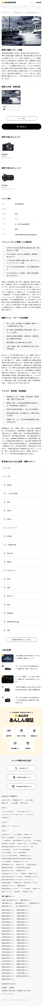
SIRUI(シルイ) (20, 864)
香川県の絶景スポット (8, 964)
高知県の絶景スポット (8, 967)
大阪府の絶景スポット (8, 949)
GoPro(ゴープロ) (22, 843)
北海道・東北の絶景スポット (10, 900)
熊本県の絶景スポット (8, 973)
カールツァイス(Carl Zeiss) (9, 855)
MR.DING (17, 892)
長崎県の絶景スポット (23, 970)
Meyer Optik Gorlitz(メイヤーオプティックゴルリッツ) (17, 879)
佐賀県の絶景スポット (8, 970)
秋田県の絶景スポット (8, 916)
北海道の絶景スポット (8, 910)
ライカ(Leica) (37, 840)
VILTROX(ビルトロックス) (20, 861)
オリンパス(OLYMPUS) (20, 852)
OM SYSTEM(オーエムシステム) (22, 840)
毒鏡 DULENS (21, 885)
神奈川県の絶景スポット (23, 928)
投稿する (23, 127)
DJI (32, 846)
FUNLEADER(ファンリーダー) (10, 889)
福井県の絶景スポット (23, 937)
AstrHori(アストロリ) (8, 870)
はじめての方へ (6, 800)
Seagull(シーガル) (27, 892)
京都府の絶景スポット (23, 946)
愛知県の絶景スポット (8, 943)
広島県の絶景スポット (23, 958)
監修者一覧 (5, 803)
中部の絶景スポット (7, 903)
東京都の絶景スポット (8, 928)
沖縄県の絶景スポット (8, 979)
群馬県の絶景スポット (23, 922)
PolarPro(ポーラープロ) (30, 882)
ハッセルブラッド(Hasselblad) (21, 849)
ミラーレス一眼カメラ (8, 811)
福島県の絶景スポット (8, 919)
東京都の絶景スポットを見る (21, 640)
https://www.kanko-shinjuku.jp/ (26, 234)
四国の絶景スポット (7, 906)
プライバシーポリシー (8, 993)
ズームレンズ (15, 826)
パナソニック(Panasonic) (24, 837)
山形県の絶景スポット (23, 916)
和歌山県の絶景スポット (23, 952)
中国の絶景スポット (34, 903)
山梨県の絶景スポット (8, 931)
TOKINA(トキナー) (21, 870)
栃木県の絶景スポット (8, 922)
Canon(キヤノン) (6, 834)
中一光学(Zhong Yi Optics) (23, 867)
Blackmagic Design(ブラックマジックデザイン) (15, 846)
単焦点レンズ (5, 826)
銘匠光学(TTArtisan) (7, 867)
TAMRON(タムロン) (25, 855)
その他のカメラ (6, 817)
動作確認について (18, 800)
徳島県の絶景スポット (23, 961)
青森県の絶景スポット (23, 910)
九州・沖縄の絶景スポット (22, 906)
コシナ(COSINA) (6, 861)
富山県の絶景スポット (23, 934)
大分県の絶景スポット (23, 973)
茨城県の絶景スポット (23, 919)
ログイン (32, 2)
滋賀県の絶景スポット (8, 946)
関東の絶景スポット (26, 900)
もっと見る (21, 118)
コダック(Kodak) (6, 852)
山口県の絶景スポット (8, 961)
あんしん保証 (29, 800)
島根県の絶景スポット (23, 955)
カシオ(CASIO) (6, 849)
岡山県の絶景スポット (8, 958)
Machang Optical (6, 882)
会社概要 (4, 987)
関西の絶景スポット (21, 903)
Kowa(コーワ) (36, 889)
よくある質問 (14, 803)
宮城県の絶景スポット (23, 913)
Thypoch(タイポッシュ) (8, 885)
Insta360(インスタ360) (8, 843)
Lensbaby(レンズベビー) (32, 876)
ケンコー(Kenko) (25, 889)
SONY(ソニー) (28, 834)
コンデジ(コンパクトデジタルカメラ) (12, 814)
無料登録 (38, 2)
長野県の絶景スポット (23, 931)
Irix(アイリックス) (7, 892)
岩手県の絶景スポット (8, 913)
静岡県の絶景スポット (23, 940)
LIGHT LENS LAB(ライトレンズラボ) (12, 876)
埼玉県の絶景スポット (8, 925)
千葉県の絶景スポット (23, 925)
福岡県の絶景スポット (23, 967)
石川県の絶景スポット (8, 937)
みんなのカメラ (6, 13)
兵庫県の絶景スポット (23, 949)
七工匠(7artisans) (31, 864)
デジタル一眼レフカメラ (23, 811)
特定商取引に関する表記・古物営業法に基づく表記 (16, 990)
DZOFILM (23, 873)
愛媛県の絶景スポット (23, 964)
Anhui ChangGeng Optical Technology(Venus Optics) (17, 858)
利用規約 (11, 987)
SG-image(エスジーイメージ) (10, 873)
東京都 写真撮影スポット (33, 13)
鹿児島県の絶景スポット (23, 976)
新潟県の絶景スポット (8, 934)
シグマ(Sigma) (33, 843)
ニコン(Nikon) (18, 834)
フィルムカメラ (29, 814)
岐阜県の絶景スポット (8, 940)
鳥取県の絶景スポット (8, 955)
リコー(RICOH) (6, 840)
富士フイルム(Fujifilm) (8, 837)
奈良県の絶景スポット (8, 952)
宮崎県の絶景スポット (8, 976)
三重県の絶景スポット (23, 943)
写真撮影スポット (18, 13)
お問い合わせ (24, 803)
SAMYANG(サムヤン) (8, 864)
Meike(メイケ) (33, 873)
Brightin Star (17, 882)
